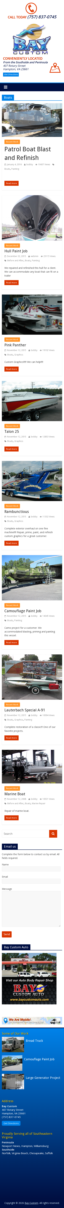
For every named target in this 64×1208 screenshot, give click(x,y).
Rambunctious (16, 511)
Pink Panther (15, 345)
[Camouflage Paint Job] (32, 557)
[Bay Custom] (32, 23)
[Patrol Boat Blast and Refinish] (32, 105)
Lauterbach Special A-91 (24, 710)
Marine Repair (38, 803)
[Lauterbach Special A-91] (32, 656)
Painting (15, 168)
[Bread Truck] (14, 1038)
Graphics (18, 354)
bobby (29, 164)
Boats (7, 168)
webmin (34, 256)
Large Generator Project (43, 1078)
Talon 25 (11, 431)
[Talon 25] (32, 383)
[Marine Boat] (32, 752)
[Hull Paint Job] (32, 197)
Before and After (15, 260)
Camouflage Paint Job (22, 611)
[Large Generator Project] (14, 1075)
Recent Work (12, 141)
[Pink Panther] (32, 296)
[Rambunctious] (32, 463)
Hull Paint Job (15, 251)
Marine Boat (14, 794)
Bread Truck (34, 1040)
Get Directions (11, 74)
